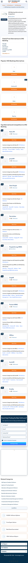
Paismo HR (10, 268)
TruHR (3, 379)
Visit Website (14, 74)
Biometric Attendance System (8, 496)
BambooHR (14, 86)
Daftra (17, 326)
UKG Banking (18, 5)
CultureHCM (5, 237)
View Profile (4, 19)
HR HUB (9, 176)
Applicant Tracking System (7, 485)
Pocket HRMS (13, 304)
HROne (11, 335)
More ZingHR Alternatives (15, 297)
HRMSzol (13, 352)
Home (3, 5)
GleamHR (11, 207)
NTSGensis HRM (14, 406)
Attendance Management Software (9, 487)
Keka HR (12, 132)
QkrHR (7, 379)
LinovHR (8, 352)
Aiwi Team (4, 149)
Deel (14, 71)
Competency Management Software (9, 504)
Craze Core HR (5, 406)
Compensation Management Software (10, 501)
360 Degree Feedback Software (8, 482)
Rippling (14, 116)
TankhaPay (12, 379)
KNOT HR (4, 176)
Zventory (16, 207)
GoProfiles (21, 406)
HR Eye (13, 295)
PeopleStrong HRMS (15, 247)
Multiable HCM (5, 326)
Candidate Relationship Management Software (12, 498)
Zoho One (4, 268)
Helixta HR (12, 326)
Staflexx (16, 268)
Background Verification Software (9, 490)
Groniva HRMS (11, 149)
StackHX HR (5, 207)
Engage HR (16, 237)
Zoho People (13, 185)
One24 (3, 352)
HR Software (10, 5)
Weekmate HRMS (6, 295)
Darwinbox (12, 216)
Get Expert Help (14, 443)
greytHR (11, 158)
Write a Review (12, 16)
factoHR (11, 362)
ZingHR (11, 277)
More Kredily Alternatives (8, 408)
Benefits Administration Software (9, 493)
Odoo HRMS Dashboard (17, 176)
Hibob (14, 101)
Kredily (11, 389)
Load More (14, 508)
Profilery (18, 149)
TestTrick (11, 237)
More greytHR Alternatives (8, 178)
